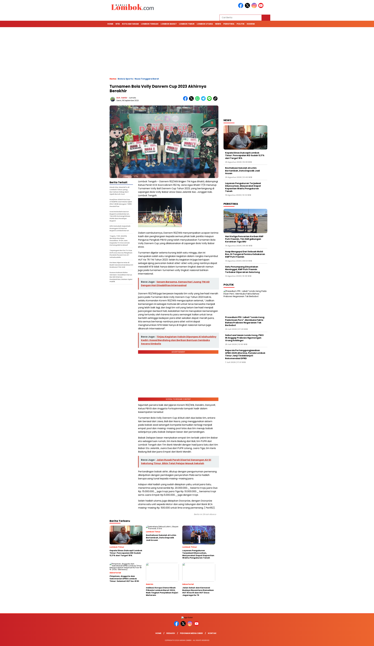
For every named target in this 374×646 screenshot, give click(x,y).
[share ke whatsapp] (198, 100)
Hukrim (251, 23)
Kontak (212, 633)
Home (110, 23)
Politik (240, 23)
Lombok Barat (169, 23)
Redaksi (170, 633)
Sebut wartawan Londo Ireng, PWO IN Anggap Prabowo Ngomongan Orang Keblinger (244, 338)
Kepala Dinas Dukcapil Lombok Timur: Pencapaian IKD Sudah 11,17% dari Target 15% (244, 155)
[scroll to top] (360, 641)
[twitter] (248, 7)
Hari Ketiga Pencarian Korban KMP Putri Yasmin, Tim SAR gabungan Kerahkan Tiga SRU (244, 239)
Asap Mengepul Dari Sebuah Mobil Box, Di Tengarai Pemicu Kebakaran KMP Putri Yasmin (245, 254)
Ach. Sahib (121, 97)
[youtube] (261, 7)
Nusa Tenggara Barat (147, 78)
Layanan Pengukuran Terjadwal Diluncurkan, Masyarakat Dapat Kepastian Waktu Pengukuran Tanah (243, 187)
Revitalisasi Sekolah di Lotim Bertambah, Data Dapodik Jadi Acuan (242, 170)
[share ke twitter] (192, 100)
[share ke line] (210, 100)
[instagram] (255, 7)
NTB (118, 23)
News (218, 23)
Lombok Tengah (149, 23)
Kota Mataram (130, 23)
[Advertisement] (187, 52)
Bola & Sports (125, 78)
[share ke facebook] (186, 100)
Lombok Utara (205, 23)
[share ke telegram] (204, 100)
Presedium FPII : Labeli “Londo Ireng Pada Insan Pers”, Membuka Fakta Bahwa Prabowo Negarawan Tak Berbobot (244, 321)
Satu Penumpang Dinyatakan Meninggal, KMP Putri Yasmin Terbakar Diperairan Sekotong (242, 269)
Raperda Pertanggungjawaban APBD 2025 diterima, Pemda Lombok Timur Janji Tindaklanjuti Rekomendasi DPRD (245, 354)
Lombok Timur (186, 23)
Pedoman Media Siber (191, 633)
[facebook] (241, 7)
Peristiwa (228, 23)
